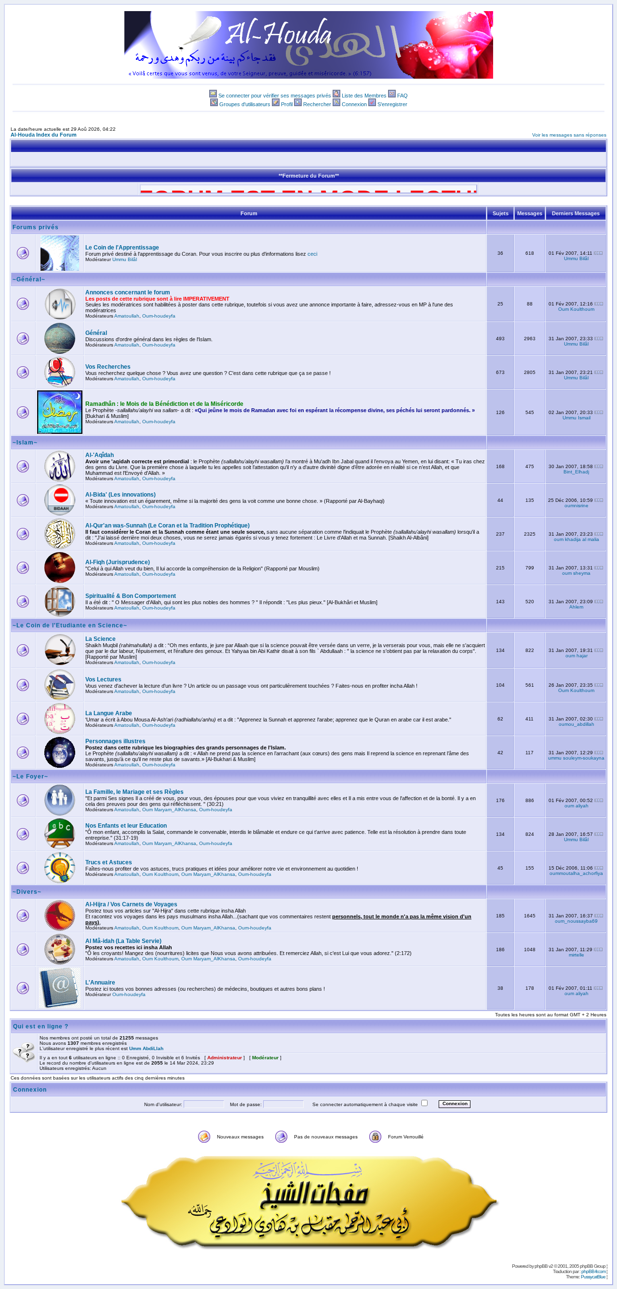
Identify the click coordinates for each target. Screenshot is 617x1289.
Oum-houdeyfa (158, 316)
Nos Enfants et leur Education (126, 825)
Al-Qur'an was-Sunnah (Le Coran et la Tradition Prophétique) (167, 525)
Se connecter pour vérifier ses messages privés (274, 95)
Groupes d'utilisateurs (244, 104)
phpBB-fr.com (593, 1271)
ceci (312, 254)
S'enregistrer (392, 104)
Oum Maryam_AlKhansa (169, 809)
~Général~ (29, 279)
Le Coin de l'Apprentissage (122, 247)
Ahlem (576, 607)
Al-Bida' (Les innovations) (120, 494)
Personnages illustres (115, 741)
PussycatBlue (593, 1276)
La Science (100, 639)
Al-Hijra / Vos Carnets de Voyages (131, 904)
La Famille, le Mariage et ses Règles (134, 792)
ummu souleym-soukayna (576, 758)
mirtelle (576, 954)
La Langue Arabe (108, 713)
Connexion (354, 104)
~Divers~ (27, 891)
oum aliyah (576, 805)
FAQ (402, 95)
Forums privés (36, 227)
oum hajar (576, 655)
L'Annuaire (100, 982)
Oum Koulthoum (576, 309)
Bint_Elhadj (576, 471)
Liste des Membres (364, 95)
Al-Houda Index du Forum (44, 135)
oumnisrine (576, 505)
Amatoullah (126, 316)
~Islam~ (25, 442)
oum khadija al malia (576, 539)
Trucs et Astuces (108, 862)
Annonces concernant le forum (127, 292)
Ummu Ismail (576, 417)
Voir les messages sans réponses (569, 135)
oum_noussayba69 (576, 921)
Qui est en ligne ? (40, 1026)
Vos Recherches (108, 366)
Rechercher (317, 104)
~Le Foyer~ (30, 776)
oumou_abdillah (576, 724)
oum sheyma (576, 573)
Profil (287, 104)
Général (96, 333)
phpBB (541, 1266)
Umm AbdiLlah (146, 1048)
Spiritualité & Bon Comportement (130, 596)
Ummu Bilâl (124, 259)
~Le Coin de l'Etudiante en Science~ (70, 625)
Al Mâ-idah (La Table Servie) (123, 941)
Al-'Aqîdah (99, 455)
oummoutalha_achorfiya (576, 873)
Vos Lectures (103, 679)
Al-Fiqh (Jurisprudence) (117, 562)
